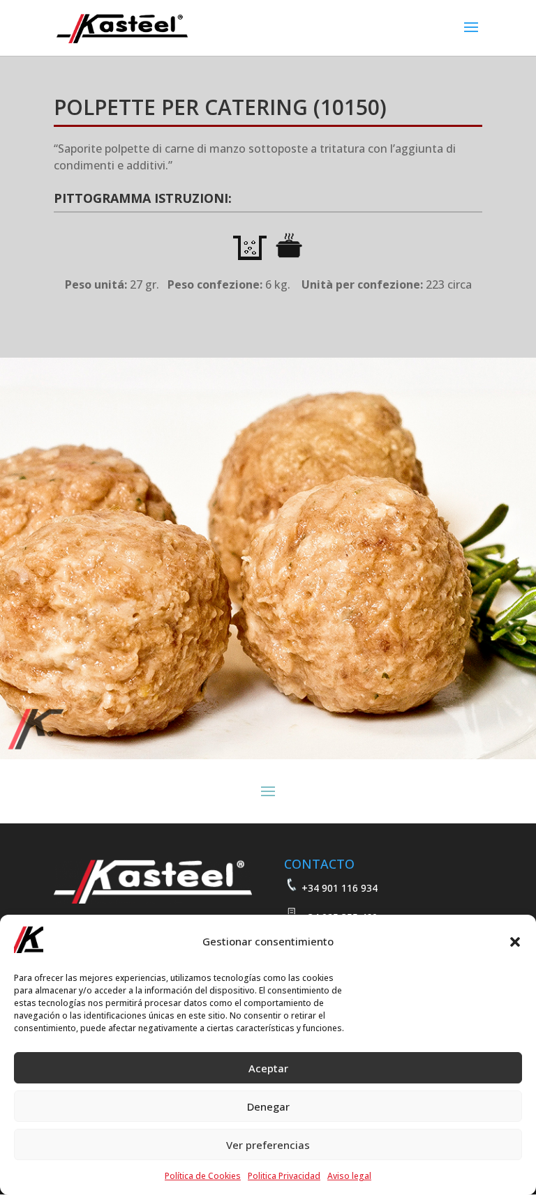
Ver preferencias (268, 1145)
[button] (515, 942)
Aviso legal (349, 1176)
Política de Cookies (203, 1176)
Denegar (268, 1106)
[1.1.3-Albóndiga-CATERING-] (268, 755)
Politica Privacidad (284, 1176)
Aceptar (268, 1068)
